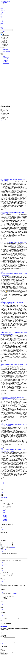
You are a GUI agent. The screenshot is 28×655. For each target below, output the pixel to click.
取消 (4, 512)
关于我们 (5, 515)
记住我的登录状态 (6, 547)
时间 (2, 497)
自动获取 (15, 593)
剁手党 (5, 37)
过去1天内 (5, 60)
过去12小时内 (6, 58)
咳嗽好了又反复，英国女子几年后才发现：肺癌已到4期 (13, 242)
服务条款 (5, 520)
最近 (4, 56)
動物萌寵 (5, 44)
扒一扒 (5, 38)
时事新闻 (6, 35)
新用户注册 (3, 550)
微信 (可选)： (4, 636)
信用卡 (4, 41)
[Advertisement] (14, 135)
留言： (2, 642)
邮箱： (2, 634)
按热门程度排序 (6, 51)
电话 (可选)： (4, 635)
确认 (2, 512)
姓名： (2, 632)
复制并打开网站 (4, 653)
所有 (3, 34)
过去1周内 (5, 61)
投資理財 (5, 40)
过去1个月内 (6, 63)
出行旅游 (5, 45)
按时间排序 (5, 49)
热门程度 (5, 497)
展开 (2, 120)
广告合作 (5, 518)
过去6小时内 (6, 57)
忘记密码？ (12, 547)
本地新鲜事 (6, 42)
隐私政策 (5, 519)
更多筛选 (3, 31)
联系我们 (5, 516)
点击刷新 (12, 560)
